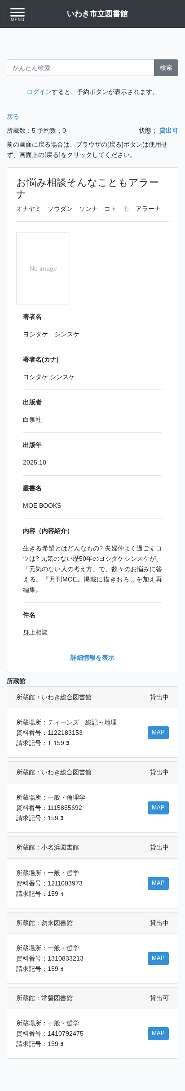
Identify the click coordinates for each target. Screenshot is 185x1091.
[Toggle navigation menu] (17, 14)
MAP (158, 732)
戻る (13, 116)
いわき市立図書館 (97, 13)
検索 (166, 67)
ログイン (39, 91)
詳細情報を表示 (92, 657)
